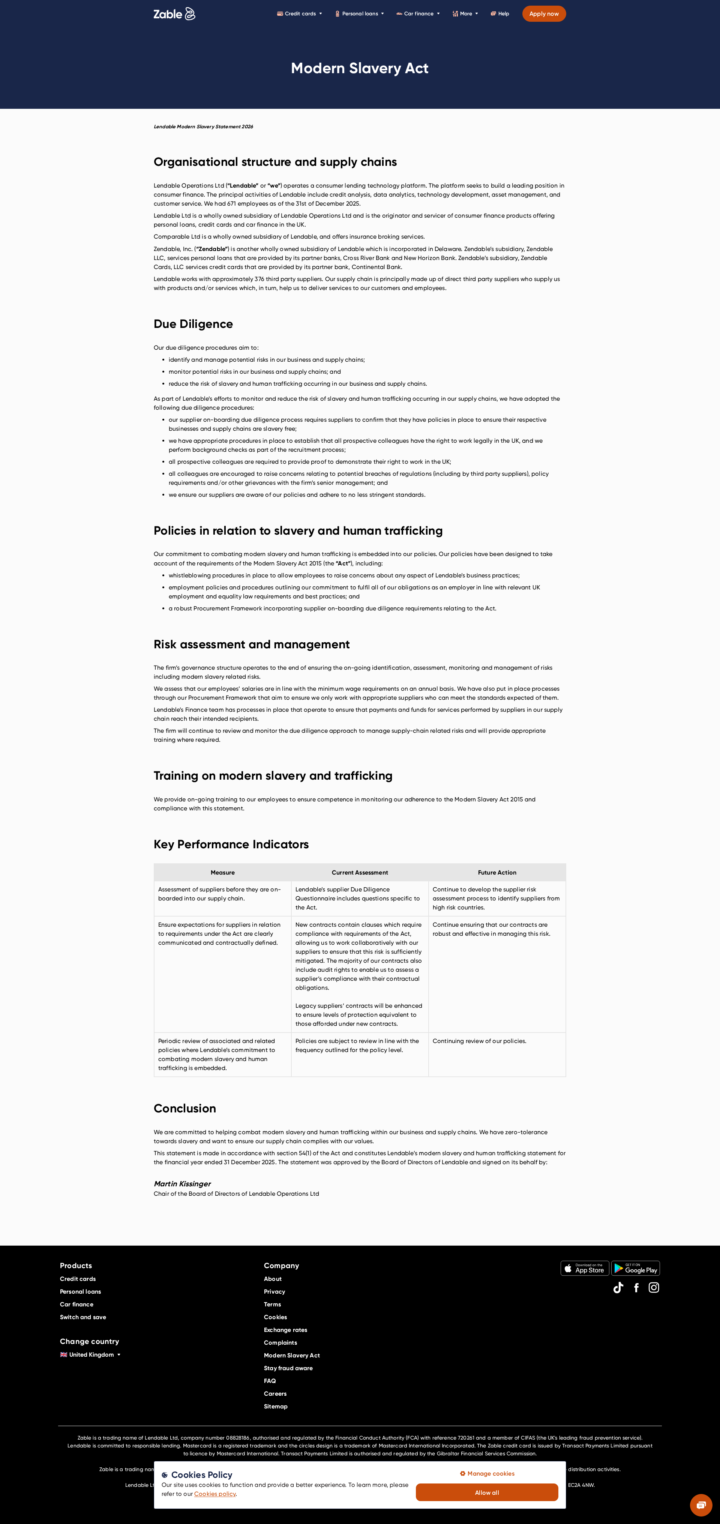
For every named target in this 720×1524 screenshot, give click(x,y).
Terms (272, 1304)
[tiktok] (618, 1288)
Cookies (275, 1317)
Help (503, 13)
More (466, 13)
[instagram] (654, 1288)
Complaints (280, 1342)
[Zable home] (174, 13)
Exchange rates (285, 1329)
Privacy (274, 1291)
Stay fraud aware (288, 1368)
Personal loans (360, 13)
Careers (275, 1393)
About (273, 1278)
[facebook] (636, 1288)
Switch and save (83, 1317)
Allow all (487, 1492)
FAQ (270, 1380)
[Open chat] (701, 1505)
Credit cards (300, 13)
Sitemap (276, 1406)
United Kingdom (87, 1354)
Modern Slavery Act (292, 1355)
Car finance (419, 13)
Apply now (544, 13)
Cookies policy (215, 1493)
